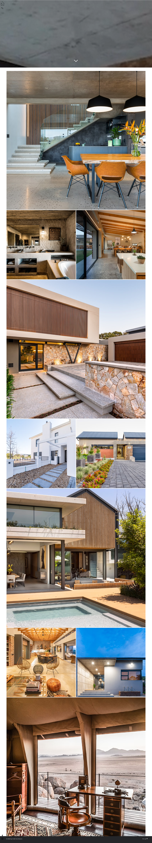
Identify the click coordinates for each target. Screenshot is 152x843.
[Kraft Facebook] (2, 835)
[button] (2, 8)
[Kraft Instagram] (2, 839)
